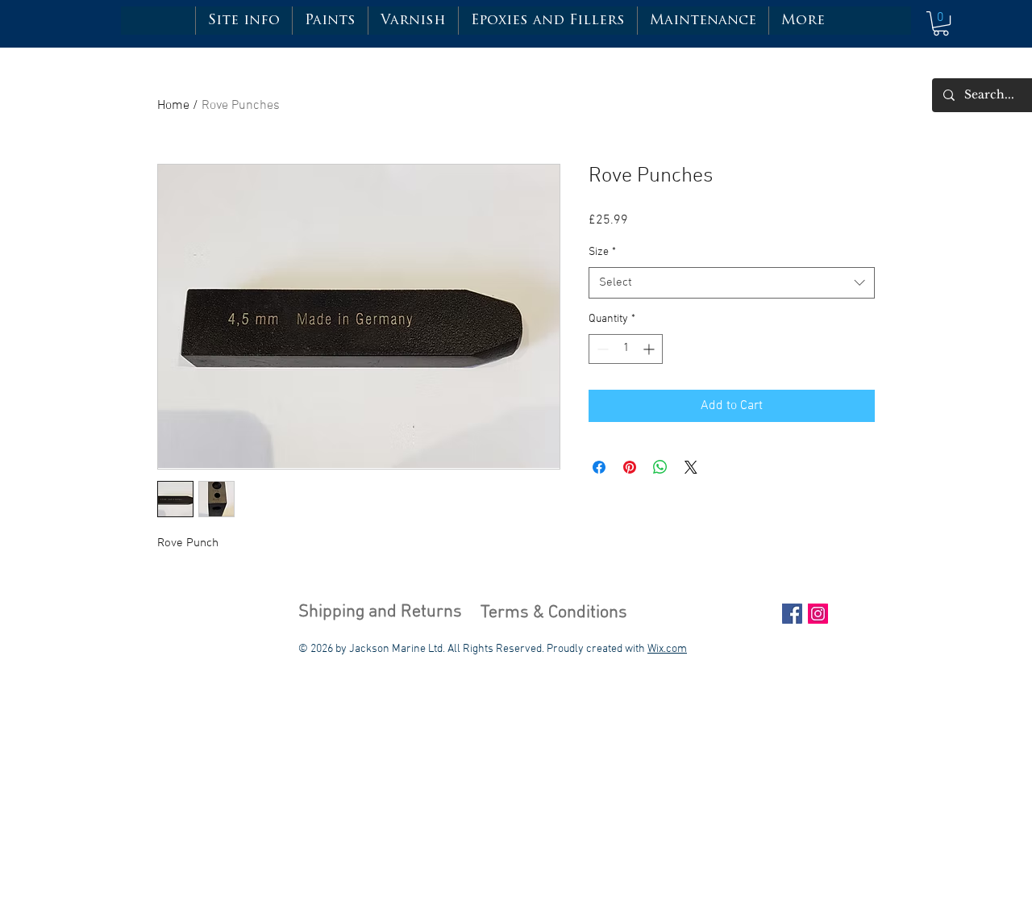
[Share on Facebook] (599, 467)
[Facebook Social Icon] (792, 614)
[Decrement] (601, 349)
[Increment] (650, 349)
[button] (330, 20)
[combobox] (732, 283)
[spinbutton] (625, 349)
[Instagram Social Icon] (818, 614)
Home (173, 106)
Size (602, 252)
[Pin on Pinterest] (629, 467)
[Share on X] (691, 467)
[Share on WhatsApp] (660, 467)
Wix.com (667, 649)
